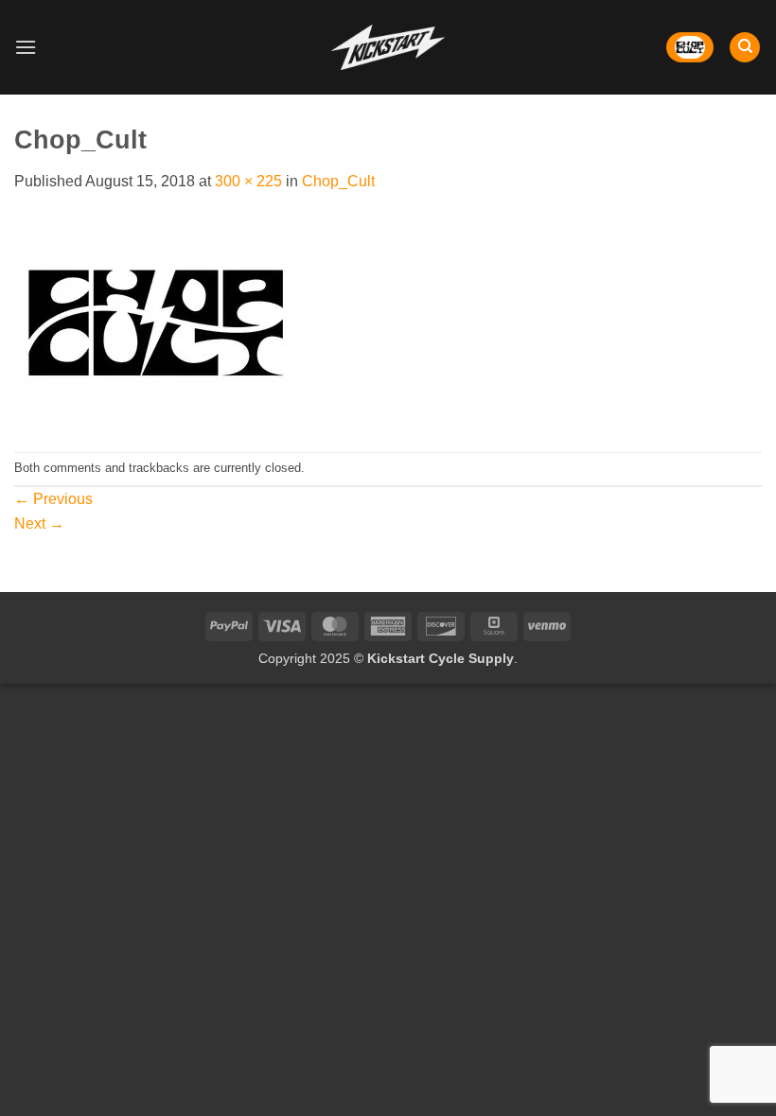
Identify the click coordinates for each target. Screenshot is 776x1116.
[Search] (745, 47)
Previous (53, 499)
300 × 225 (248, 181)
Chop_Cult (338, 181)
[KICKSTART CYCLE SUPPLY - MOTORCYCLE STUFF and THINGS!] (388, 47)
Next (39, 523)
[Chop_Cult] (156, 321)
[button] (25, 47)
